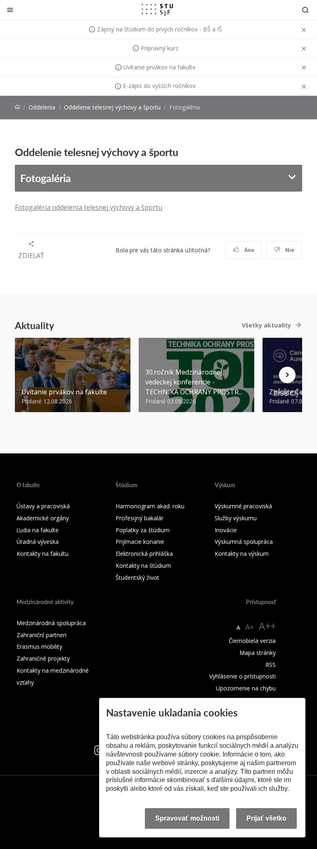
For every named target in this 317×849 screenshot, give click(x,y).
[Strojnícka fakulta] (157, 9)
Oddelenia (41, 107)
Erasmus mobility (39, 646)
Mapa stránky (257, 653)
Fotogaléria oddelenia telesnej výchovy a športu (88, 207)
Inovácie (226, 530)
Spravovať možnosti (187, 818)
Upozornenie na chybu (246, 688)
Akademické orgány (43, 518)
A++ (267, 626)
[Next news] (287, 375)
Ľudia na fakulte (38, 530)
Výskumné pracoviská (243, 506)
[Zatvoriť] (10, 9)
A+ (249, 627)
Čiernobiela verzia (252, 641)
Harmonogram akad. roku (150, 506)
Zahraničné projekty (43, 658)
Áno (248, 250)
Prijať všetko (266, 818)
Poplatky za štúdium (143, 530)
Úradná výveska (38, 541)
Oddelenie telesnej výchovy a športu (112, 107)
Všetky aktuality (266, 325)
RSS (270, 665)
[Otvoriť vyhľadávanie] (305, 9)
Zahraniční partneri (41, 635)
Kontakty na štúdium (143, 565)
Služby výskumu (236, 518)
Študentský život (137, 577)
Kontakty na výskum (242, 553)
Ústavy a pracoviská (43, 506)
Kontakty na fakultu (43, 553)
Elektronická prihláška (144, 553)
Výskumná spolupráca (244, 541)
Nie (289, 250)
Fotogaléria (45, 178)
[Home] (17, 107)
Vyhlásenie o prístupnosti (242, 676)
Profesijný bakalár (139, 518)
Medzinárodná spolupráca (51, 623)
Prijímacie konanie (140, 541)
